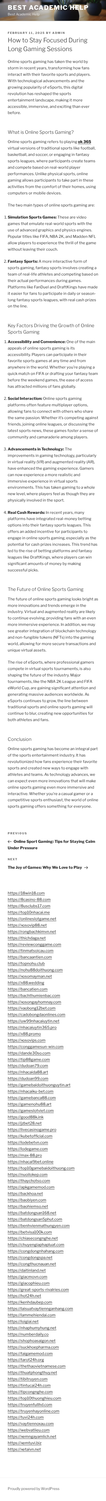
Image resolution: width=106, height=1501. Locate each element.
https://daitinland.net (27, 1270)
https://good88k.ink (25, 1117)
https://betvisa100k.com (30, 1232)
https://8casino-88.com (29, 899)
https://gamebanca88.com (32, 1098)
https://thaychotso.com (29, 1180)
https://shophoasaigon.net (32, 1340)
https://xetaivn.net (24, 1449)
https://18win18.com (26, 893)
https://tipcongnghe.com (30, 1392)
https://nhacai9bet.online (31, 1161)
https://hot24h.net (24, 1296)
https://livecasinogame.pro (32, 1129)
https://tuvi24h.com (26, 1417)
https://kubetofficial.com (30, 1136)
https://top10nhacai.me (29, 912)
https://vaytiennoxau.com (31, 1423)
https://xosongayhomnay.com (34, 1002)
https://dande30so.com (29, 1053)
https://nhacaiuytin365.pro (32, 1027)
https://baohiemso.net (28, 1206)
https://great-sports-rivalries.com (38, 1289)
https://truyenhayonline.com (33, 1411)
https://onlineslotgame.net (32, 919)
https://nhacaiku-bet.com (31, 1091)
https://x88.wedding (26, 982)
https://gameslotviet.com (31, 1110)
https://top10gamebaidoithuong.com (41, 1168)
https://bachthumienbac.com (34, 995)
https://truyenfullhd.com (30, 1404)
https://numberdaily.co (28, 1334)
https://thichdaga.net (27, 938)
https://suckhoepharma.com (33, 1347)
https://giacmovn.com (27, 1277)
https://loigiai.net (23, 1321)
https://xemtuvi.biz (24, 1443)
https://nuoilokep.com (28, 1174)
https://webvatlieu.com (29, 1430)
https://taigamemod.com (30, 1353)
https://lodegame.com (28, 1149)
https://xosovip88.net (27, 925)
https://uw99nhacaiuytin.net (33, 1021)
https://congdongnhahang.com (36, 1251)
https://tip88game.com (29, 1059)
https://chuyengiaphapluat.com (36, 1244)
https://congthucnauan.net (32, 1264)
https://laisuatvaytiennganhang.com (40, 1308)
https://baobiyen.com (27, 1200)
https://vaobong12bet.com (32, 1008)
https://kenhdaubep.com (30, 1302)
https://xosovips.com (27, 1040)
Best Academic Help (48, 7)
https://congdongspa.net (30, 1257)
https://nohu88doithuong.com (35, 970)
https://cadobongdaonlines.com (36, 1014)
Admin (58, 33)
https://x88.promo (24, 1034)
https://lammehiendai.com (32, 1315)
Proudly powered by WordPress (33, 1488)
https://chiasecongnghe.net (33, 1238)
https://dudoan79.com (28, 1065)
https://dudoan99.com (28, 1078)
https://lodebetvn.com (28, 1142)
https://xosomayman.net (30, 976)
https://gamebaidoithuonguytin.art (39, 1085)
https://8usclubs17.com (29, 906)
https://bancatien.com (28, 989)
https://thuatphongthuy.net (32, 1372)
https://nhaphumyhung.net (32, 1328)
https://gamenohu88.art (29, 1104)
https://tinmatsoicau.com (31, 950)
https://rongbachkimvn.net (32, 931)
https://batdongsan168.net (32, 1213)
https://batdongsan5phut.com (35, 1219)
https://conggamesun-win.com (36, 1046)
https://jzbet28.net (25, 1123)
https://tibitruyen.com (28, 1379)
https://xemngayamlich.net (32, 1436)
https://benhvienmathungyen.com (39, 1225)
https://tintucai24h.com (29, 1385)
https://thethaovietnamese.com (37, 1366)
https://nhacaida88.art (28, 1072)
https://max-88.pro (25, 1155)
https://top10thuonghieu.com (34, 1398)
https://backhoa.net (25, 1193)
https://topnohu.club (26, 963)
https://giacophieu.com (29, 1283)
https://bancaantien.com (30, 957)
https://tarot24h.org (26, 1359)
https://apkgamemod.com (31, 1187)
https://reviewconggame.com (34, 944)
